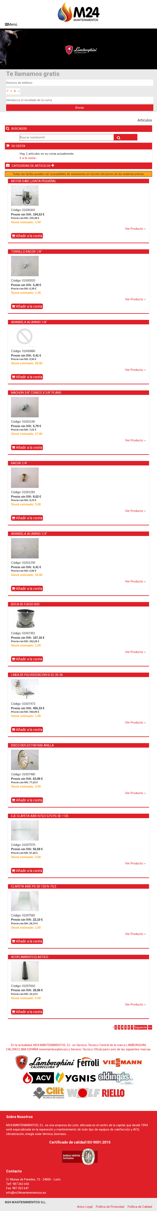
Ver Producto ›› (135, 229)
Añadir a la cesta (28, 236)
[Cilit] (49, 1093)
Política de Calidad (140, 1207)
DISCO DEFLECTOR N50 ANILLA (32, 745)
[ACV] (38, 1077)
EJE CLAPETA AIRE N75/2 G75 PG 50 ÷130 (39, 816)
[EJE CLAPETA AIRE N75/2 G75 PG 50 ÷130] (25, 830)
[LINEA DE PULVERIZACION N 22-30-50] (25, 689)
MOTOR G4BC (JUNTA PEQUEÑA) (33, 181)
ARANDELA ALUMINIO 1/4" (29, 534)
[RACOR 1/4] (25, 478)
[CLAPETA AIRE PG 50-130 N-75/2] (25, 901)
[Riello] (113, 1093)
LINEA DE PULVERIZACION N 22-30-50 (37, 675)
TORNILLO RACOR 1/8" (26, 251)
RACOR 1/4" (19, 463)
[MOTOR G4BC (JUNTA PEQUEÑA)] (25, 195)
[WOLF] (83, 1093)
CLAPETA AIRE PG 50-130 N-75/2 (33, 886)
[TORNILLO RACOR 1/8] (25, 266)
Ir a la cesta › (28, 158)
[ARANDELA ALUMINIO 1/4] (25, 548)
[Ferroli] (88, 1062)
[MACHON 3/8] (25, 407)
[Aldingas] (116, 1077)
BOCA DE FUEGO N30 (25, 604)
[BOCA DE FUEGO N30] (25, 619)
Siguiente (141, 1027)
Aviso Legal (85, 1207)
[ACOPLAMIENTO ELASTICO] (25, 971)
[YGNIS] (76, 1077)
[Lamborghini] (45, 1062)
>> (150, 1027)
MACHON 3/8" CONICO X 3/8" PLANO (36, 392)
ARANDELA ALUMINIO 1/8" (29, 322)
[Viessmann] (121, 1062)
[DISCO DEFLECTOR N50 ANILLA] (25, 760)
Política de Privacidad (110, 1207)
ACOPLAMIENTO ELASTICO (29, 957)
